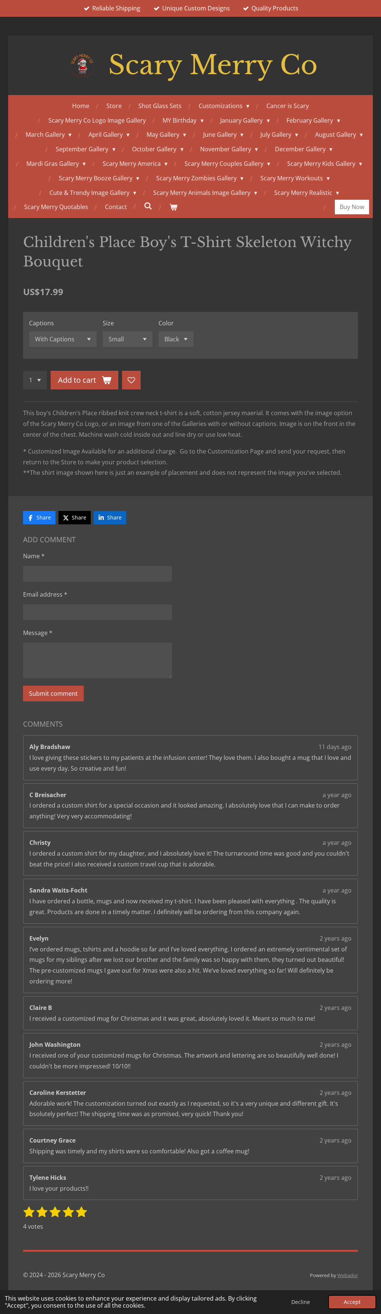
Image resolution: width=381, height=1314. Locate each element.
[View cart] (173, 207)
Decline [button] (300, 1301)
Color (166, 323)
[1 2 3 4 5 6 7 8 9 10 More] (35, 380)
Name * (34, 556)
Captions (41, 323)
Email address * (45, 594)
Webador (347, 1275)
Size (108, 323)
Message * (37, 633)
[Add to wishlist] (131, 380)
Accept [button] (352, 1301)
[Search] (148, 206)
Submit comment (53, 693)
